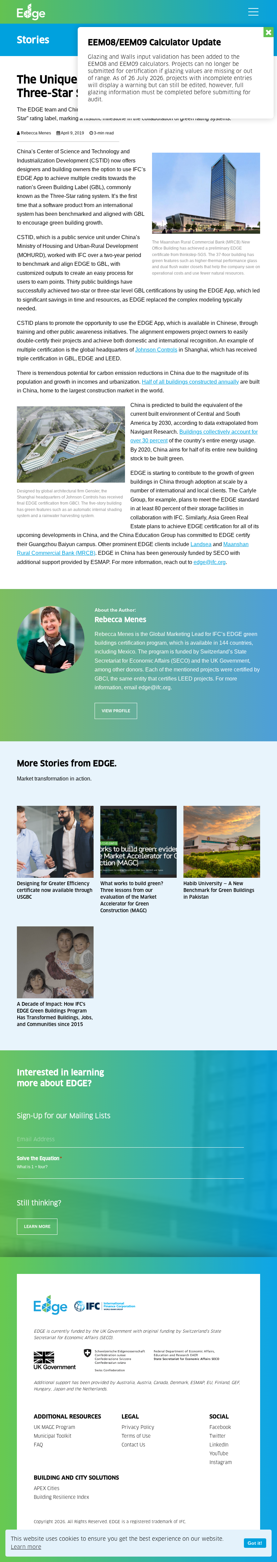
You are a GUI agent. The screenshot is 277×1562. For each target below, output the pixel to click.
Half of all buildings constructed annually (190, 382)
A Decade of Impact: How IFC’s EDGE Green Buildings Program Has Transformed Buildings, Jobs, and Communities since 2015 (55, 1014)
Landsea (201, 544)
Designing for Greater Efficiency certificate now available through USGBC (55, 890)
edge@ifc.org (210, 562)
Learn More (37, 1226)
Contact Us (133, 1445)
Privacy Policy (138, 1427)
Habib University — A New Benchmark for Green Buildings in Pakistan (218, 890)
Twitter (217, 1436)
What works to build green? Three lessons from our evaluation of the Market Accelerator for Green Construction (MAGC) (131, 897)
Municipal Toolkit (52, 1436)
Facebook (220, 1427)
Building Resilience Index (61, 1497)
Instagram (220, 1462)
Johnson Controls (156, 350)
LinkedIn (218, 1445)
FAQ (38, 1445)
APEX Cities (46, 1488)
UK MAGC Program (54, 1427)
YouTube (218, 1454)
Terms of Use (136, 1436)
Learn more (26, 1547)
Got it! (255, 1543)
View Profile (116, 710)
